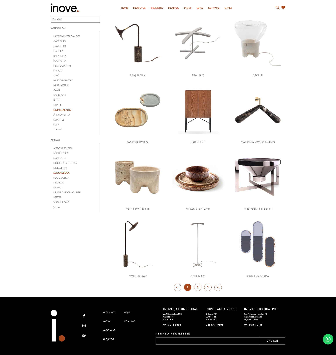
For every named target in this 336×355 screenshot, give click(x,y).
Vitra (56, 207)
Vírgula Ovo (61, 202)
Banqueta (59, 56)
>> (218, 287)
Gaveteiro (59, 46)
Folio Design (61, 177)
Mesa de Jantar (62, 65)
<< (177, 287)
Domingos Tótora (65, 163)
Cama (56, 90)
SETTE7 (57, 197)
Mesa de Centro (63, 80)
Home (124, 8)
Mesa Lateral (61, 85)
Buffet (57, 100)
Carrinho (59, 41)
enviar (272, 341)
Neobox (58, 182)
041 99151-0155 (253, 324)
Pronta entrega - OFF (66, 36)
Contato (213, 8)
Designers (109, 330)
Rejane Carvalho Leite (66, 192)
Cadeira (58, 51)
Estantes (58, 119)
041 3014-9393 (172, 324)
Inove (187, 8)
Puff (56, 124)
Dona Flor (60, 168)
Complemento (62, 110)
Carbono (59, 158)
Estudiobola (61, 173)
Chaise (57, 105)
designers (157, 8)
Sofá (56, 75)
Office (228, 8)
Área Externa (61, 115)
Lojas (200, 8)
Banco (57, 70)
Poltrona (59, 61)
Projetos (173, 8)
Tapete (57, 129)
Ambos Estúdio (62, 148)
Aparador (59, 95)
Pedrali (57, 187)
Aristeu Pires (60, 153)
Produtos (139, 8)
